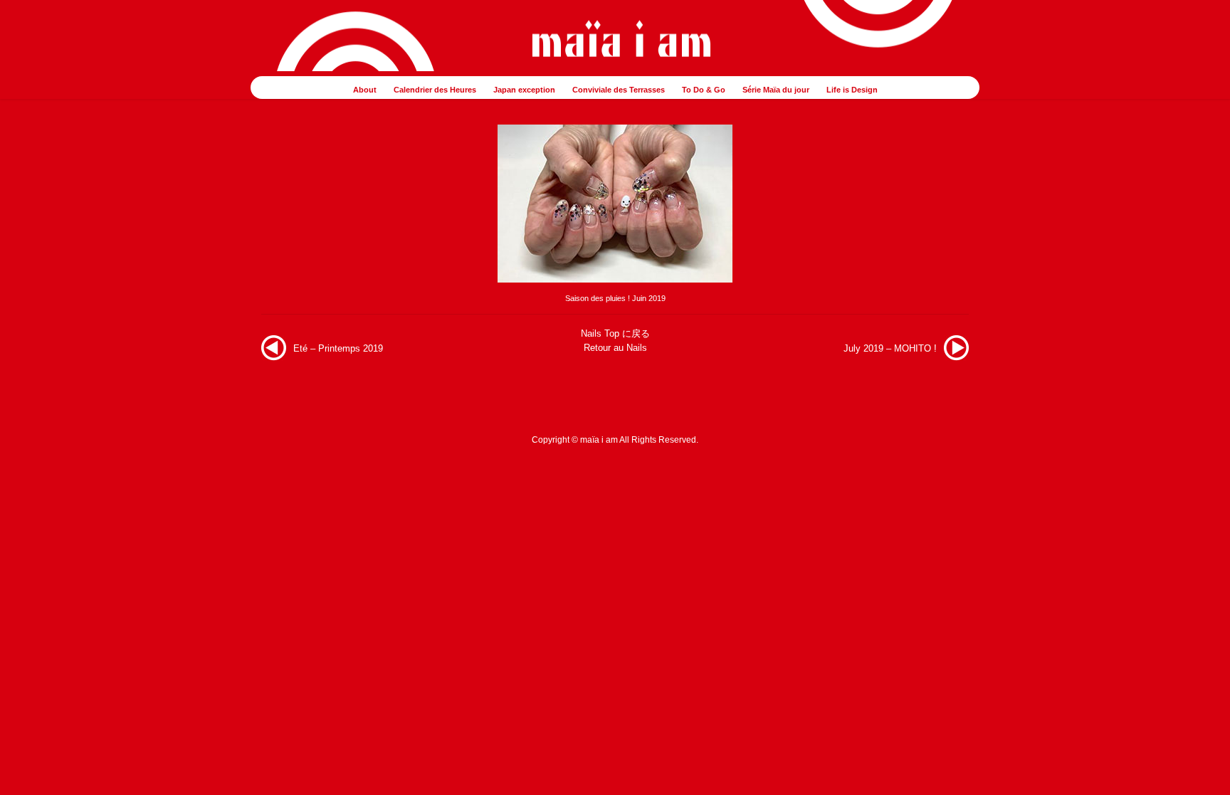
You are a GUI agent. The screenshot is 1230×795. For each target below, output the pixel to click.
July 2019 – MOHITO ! (890, 348)
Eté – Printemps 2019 (338, 348)
